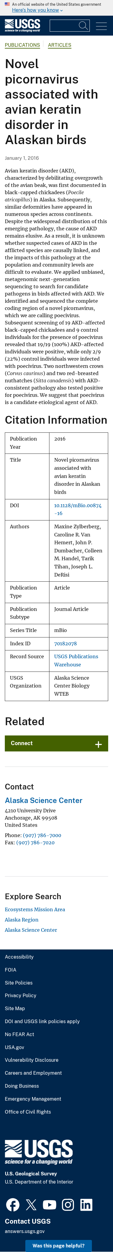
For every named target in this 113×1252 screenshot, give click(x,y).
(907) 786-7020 (35, 842)
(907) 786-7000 (42, 835)
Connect (22, 743)
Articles (59, 45)
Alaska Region (22, 920)
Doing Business (22, 1086)
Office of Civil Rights (28, 1112)
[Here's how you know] (56, 8)
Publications (22, 45)
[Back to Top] (91, 1230)
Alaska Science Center (44, 800)
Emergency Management (33, 1099)
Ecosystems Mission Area (35, 909)
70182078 (65, 644)
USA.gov (14, 1047)
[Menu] (101, 26)
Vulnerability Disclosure (31, 1060)
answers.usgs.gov (25, 1231)
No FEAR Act (19, 1034)
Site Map (15, 1008)
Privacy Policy (20, 995)
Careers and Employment (33, 1073)
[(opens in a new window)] (13, 1204)
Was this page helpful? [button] (59, 1246)
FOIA (10, 970)
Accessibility (19, 957)
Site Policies (19, 983)
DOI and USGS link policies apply (42, 1021)
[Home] (22, 30)
